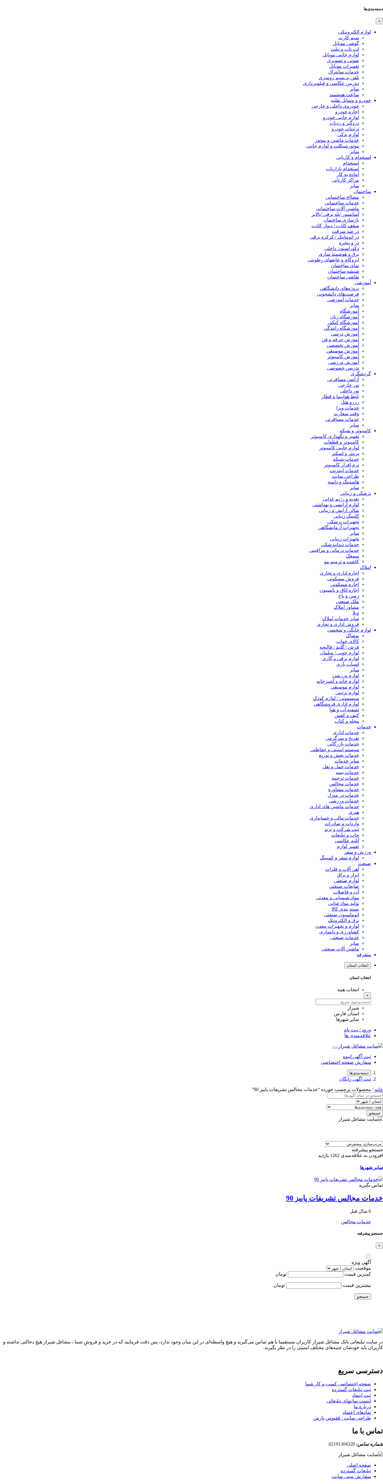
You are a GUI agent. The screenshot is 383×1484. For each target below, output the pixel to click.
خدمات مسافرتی (342, 419)
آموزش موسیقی (342, 350)
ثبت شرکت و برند (341, 829)
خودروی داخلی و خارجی (335, 106)
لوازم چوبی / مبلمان (339, 652)
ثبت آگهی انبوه (357, 1056)
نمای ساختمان (345, 265)
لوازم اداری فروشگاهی (336, 703)
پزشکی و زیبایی (355, 493)
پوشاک (352, 635)
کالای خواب (347, 641)
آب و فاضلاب (346, 891)
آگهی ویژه (361, 1262)
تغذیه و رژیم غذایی (341, 498)
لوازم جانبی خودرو (341, 117)
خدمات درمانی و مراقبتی (334, 550)
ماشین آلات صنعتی (340, 948)
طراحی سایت (345, 476)
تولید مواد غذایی (343, 903)
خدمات (364, 726)
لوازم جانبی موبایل (341, 54)
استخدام (351, 162)
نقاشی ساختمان (343, 276)
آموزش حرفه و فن (340, 339)
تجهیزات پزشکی (343, 521)
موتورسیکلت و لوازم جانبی (332, 145)
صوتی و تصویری (343, 60)
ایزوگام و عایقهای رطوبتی (333, 259)
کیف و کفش (347, 715)
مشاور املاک (346, 607)
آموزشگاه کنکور (343, 322)
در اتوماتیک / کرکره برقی (334, 236)
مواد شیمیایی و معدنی (337, 897)
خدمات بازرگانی (343, 743)
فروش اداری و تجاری (338, 624)
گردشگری (361, 373)
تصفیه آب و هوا (344, 709)
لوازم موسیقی (345, 686)
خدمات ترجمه (345, 778)
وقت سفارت (346, 413)
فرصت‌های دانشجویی (338, 293)
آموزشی (363, 282)
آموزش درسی (345, 333)
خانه (379, 1089)
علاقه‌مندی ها (357, 1035)
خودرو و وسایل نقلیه (351, 100)
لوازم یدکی (348, 134)
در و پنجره (349, 242)
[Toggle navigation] (334, 1047)
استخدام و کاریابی (353, 157)
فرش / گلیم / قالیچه (339, 647)
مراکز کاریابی (345, 180)
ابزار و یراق (348, 874)
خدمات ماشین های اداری (334, 806)
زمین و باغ (348, 595)
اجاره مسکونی (344, 584)
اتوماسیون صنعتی (341, 914)
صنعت (364, 863)
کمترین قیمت (357, 1274)
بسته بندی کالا (345, 909)
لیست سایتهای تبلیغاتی (348, 1400)
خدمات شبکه (346, 459)
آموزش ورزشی (343, 362)
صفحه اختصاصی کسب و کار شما (338, 1383)
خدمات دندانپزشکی (340, 544)
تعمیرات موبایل (344, 66)
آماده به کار (348, 174)
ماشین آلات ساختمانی (337, 208)
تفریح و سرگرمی (342, 738)
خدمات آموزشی (343, 299)
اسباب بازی (347, 664)
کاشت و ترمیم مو (341, 561)
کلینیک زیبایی (346, 516)
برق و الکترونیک (343, 920)
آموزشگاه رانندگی (341, 328)
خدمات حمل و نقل (341, 766)
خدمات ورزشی (344, 800)
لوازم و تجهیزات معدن (337, 926)
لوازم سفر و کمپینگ (339, 857)
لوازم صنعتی (346, 880)
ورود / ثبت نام (357, 1029)
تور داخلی (349, 390)
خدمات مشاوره (343, 789)
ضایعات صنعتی (344, 886)
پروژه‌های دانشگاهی (339, 288)
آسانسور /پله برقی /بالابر (335, 214)
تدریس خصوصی (343, 367)
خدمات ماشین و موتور (337, 140)
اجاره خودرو (347, 111)
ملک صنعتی (347, 601)
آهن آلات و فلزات (342, 869)
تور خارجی (348, 385)
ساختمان (362, 191)
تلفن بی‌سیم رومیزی (339, 77)
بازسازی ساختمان (341, 219)
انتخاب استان (358, 965)
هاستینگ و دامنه (343, 481)
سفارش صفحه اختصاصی (346, 1062)
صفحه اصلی (359, 1465)
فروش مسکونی (343, 578)
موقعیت (363, 1268)
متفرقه (364, 954)
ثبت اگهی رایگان (355, 1078)
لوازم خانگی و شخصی (349, 629)
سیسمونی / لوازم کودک (336, 698)
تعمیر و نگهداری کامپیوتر (335, 436)
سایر (354, 88)
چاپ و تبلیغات (345, 834)
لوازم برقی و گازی (340, 658)
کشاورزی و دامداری (339, 931)
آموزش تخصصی (343, 345)
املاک (365, 567)
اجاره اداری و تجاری (339, 572)
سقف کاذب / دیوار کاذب (335, 225)
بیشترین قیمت (357, 1285)
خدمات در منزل (343, 795)
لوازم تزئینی (347, 692)
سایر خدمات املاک (340, 618)
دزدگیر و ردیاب (344, 123)
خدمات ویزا (347, 407)
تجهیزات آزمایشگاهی (338, 527)
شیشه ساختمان (343, 271)
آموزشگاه (349, 311)
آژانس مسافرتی (343, 379)
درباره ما (362, 1406)
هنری (354, 812)
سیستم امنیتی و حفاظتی (334, 749)
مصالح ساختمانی (342, 197)
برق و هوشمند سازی (339, 254)
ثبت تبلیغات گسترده (351, 1389)
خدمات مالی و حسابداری (334, 817)
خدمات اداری (346, 732)
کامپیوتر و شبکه (355, 430)
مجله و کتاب (347, 721)
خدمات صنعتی (344, 937)
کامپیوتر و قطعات (341, 442)
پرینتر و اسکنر (345, 453)
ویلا (355, 612)
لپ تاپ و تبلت (345, 49)
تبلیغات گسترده (356, 1470)
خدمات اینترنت (344, 470)
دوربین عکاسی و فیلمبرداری (331, 83)
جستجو (375, 1113)
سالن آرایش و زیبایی (339, 510)
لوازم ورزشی (345, 675)
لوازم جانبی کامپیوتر (339, 447)
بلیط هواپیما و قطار (340, 396)
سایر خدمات (347, 760)
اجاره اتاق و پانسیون (339, 590)
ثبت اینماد (361, 1395)
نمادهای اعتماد (357, 1412)
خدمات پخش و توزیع (339, 755)
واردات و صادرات (342, 823)
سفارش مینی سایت (351, 1476)
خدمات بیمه (347, 772)
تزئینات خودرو (345, 128)
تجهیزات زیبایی (344, 538)
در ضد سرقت (345, 231)
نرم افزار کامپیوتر (341, 464)
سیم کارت (348, 37)
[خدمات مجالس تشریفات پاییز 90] (348, 1179)
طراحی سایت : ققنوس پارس (342, 1417)
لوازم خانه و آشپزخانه (338, 681)
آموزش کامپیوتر (343, 356)
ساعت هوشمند (344, 94)
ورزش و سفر (357, 852)
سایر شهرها (371, 1167)
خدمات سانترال (343, 71)
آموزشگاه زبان (344, 316)
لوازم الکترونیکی (354, 31)
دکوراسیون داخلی (341, 248)
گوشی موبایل (346, 43)
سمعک (352, 555)
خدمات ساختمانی (342, 202)
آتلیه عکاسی (347, 840)
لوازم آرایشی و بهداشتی (335, 504)
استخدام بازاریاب (342, 168)
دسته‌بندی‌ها (359, 1073)
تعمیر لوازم (348, 846)
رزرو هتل (350, 402)
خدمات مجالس (344, 783)
